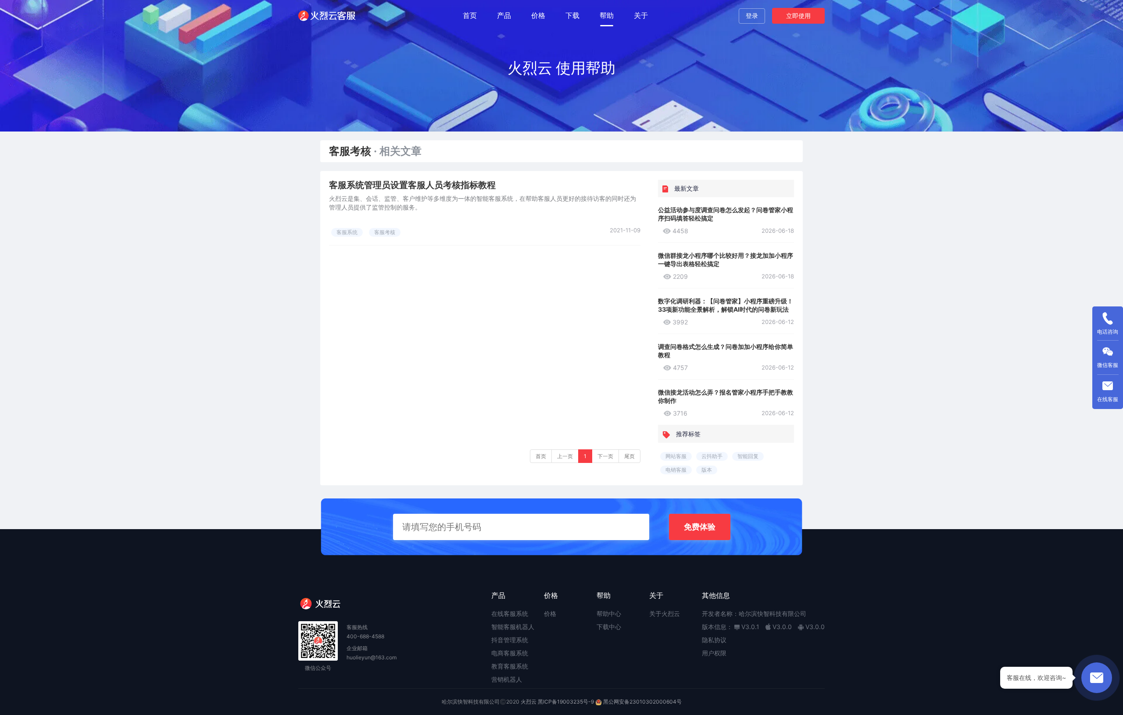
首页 (470, 15)
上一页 (565, 456)
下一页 (605, 456)
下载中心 (609, 626)
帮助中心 (609, 613)
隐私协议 (714, 640)
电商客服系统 (509, 653)
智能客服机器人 (512, 626)
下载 (572, 15)
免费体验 (699, 526)
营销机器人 (506, 679)
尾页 (629, 456)
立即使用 (798, 15)
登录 (752, 15)
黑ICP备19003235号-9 (566, 701)
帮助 (607, 15)
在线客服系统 (509, 613)
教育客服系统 (509, 666)
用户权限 (714, 653)
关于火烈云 (664, 613)
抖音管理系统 (509, 640)
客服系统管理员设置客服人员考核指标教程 (412, 185)
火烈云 (528, 701)
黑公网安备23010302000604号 (642, 701)
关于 (641, 15)
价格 (538, 15)
